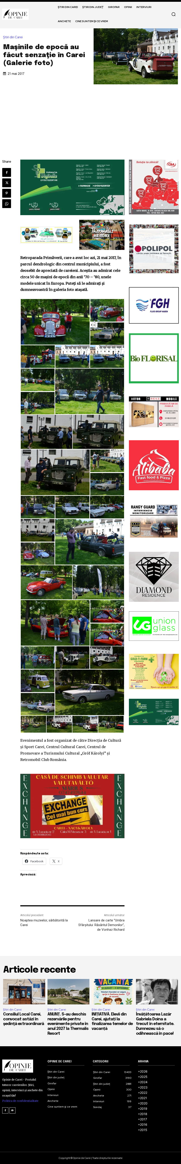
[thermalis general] (101, 235)
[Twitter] (6, 182)
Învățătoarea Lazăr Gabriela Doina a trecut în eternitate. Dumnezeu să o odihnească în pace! (155, 1023)
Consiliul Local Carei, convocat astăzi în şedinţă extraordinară (23, 1019)
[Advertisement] (90, 118)
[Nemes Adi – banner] (46, 235)
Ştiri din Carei (13, 37)
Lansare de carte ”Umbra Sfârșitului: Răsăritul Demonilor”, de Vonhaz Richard (101, 925)
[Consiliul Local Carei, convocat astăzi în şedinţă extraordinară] (24, 991)
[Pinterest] (6, 193)
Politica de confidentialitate (20, 1100)
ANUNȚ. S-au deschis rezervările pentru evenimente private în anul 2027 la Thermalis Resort (68, 1023)
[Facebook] (6, 172)
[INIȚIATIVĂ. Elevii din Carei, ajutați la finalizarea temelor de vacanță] (113, 991)
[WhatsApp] (6, 203)
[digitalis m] (72, 187)
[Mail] (12, 1110)
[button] (173, 14)
